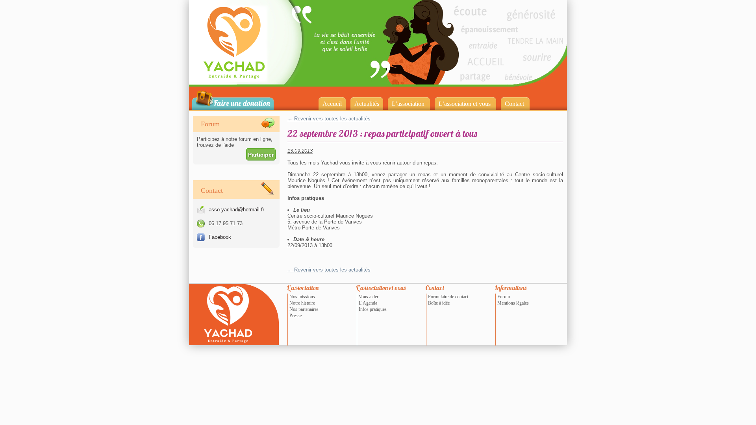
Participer (261, 155)
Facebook (220, 237)
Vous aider (368, 296)
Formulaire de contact (448, 296)
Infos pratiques (373, 309)
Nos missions (302, 296)
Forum (503, 296)
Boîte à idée (439, 303)
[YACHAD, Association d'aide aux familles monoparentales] (245, 84)
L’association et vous (465, 103)
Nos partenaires (304, 309)
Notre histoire (302, 303)
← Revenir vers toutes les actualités (329, 119)
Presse (295, 315)
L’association (408, 103)
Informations (510, 288)
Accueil (332, 103)
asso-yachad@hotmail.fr (236, 210)
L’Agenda (368, 303)
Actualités (366, 103)
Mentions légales (513, 303)
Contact (514, 103)
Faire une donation (241, 102)
